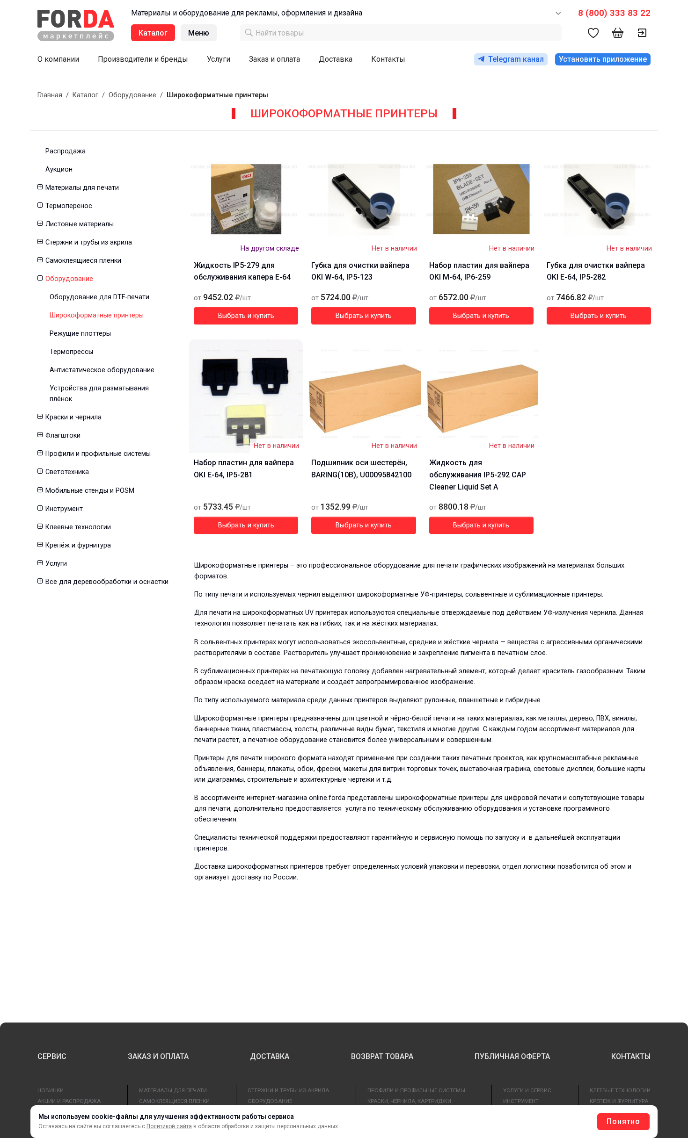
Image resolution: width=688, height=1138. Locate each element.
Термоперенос (68, 206)
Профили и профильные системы (98, 454)
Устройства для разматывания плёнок (99, 393)
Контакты (388, 59)
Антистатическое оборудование (102, 370)
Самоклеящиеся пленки (83, 261)
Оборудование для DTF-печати (99, 297)
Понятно (623, 1121)
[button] (39, 188)
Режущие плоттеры (80, 334)
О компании (58, 59)
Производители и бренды (143, 59)
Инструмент (64, 509)
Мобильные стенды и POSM (89, 491)
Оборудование (132, 95)
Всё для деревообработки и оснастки (106, 582)
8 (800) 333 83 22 (614, 12)
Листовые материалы (79, 224)
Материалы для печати (82, 188)
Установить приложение (603, 59)
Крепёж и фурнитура (78, 545)
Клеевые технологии (78, 527)
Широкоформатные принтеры (97, 315)
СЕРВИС (51, 1056)
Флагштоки (63, 435)
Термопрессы (71, 352)
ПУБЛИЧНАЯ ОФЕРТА (512, 1056)
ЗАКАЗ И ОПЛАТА (158, 1056)
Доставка (335, 59)
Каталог (85, 95)
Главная (49, 95)
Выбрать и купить (246, 316)
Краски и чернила (73, 417)
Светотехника (67, 472)
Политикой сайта (169, 1126)
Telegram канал (516, 59)
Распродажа (65, 151)
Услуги (218, 59)
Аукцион (59, 169)
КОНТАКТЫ (631, 1056)
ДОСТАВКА (269, 1056)
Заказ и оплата (274, 59)
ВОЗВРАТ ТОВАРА (382, 1056)
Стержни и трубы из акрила (88, 242)
